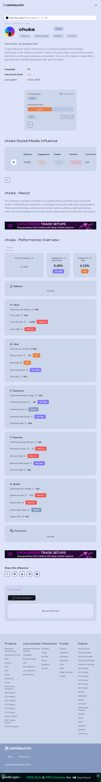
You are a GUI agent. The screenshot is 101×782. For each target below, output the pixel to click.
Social (7, 682)
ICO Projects (10, 704)
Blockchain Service (13, 655)
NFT (6, 667)
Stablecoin (9, 678)
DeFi (7, 659)
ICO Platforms (29, 670)
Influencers (17, 23)
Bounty (81, 700)
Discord (44, 668)
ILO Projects (10, 708)
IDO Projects (10, 692)
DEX (25, 663)
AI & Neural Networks (9, 687)
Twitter (32, 98)
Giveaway (82, 703)
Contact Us (24, 756)
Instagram (45, 664)
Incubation (27, 655)
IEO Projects (10, 696)
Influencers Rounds (86, 664)
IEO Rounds (83, 680)
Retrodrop (82, 696)
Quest (80, 718)
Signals (25, 36)
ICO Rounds (83, 672)
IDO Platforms (29, 667)
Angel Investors (66, 672)
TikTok (44, 660)
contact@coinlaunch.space (18, 764)
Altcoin (72, 36)
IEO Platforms (29, 674)
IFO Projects (10, 712)
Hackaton (82, 725)
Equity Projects (11, 716)
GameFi (8, 663)
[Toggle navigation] (95, 5)
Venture (63, 648)
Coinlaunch (13, 5)
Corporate (64, 652)
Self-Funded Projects (10, 721)
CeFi (7, 670)
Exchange (64, 660)
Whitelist (82, 729)
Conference (83, 733)
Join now (40, 18)
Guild (62, 668)
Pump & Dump (41, 36)
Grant (80, 722)
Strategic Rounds (85, 656)
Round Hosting (29, 659)
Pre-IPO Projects (12, 726)
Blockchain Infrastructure (10, 649)
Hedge (62, 676)
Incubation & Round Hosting (31, 649)
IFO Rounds (83, 688)
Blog (10, 756)
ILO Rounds (83, 684)
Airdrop (58, 36)
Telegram (45, 648)
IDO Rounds (83, 668)
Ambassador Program (83, 708)
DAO (62, 664)
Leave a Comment (23, 598)
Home (7, 23)
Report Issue (68, 94)
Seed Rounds (83, 648)
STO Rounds (83, 676)
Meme (7, 674)
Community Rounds (86, 660)
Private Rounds (84, 652)
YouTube (45, 656)
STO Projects (10, 700)
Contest (81, 714)
